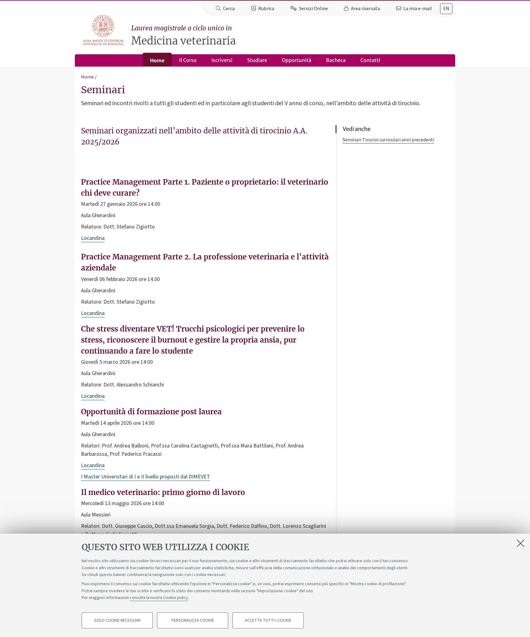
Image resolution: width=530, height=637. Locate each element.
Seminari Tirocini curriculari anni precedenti (388, 139)
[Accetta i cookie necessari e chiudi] (520, 543)
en (446, 8)
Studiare (257, 60)
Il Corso (188, 60)
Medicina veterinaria (183, 35)
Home (157, 60)
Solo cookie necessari (117, 620)
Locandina (93, 238)
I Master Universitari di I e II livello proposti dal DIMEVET (145, 477)
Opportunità (296, 60)
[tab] (446, 8)
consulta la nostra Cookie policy (159, 598)
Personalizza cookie (192, 620)
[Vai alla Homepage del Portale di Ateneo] (103, 30)
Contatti (370, 60)
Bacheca (336, 60)
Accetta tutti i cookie (268, 620)
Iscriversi (221, 60)
